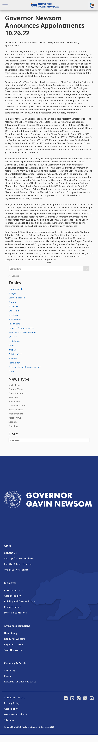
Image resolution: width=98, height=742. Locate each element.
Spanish (13, 358)
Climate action (12, 607)
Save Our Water (13, 649)
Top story (13, 426)
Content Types (16, 389)
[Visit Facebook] (65, 698)
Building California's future (19, 601)
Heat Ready (10, 633)
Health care (14, 323)
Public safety (15, 354)
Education (14, 310)
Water (12, 371)
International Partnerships (22, 332)
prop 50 (12, 349)
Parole (8, 675)
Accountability (12, 595)
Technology (14, 362)
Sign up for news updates (19, 558)
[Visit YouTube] (91, 698)
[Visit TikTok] (78, 698)
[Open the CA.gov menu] (92, 5)
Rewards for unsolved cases (20, 681)
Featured (13, 397)
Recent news (15, 417)
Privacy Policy (12, 703)
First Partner (15, 319)
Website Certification (16, 714)
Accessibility (11, 708)
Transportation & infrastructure (25, 367)
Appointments (16, 289)
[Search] (86, 268)
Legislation (14, 341)
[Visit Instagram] (72, 698)
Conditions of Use (14, 697)
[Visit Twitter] (85, 698)
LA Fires (13, 336)
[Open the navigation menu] (5, 5)
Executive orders (17, 393)
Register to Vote (13, 644)
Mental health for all (16, 612)
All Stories (14, 275)
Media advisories (17, 405)
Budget (12, 293)
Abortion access (13, 590)
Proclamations (16, 413)
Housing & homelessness (21, 328)
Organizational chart (16, 569)
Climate (12, 302)
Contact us (10, 552)
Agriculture (14, 385)
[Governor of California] (46, 5)
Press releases (16, 409)
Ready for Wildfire (14, 638)
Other (11, 345)
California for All (17, 297)
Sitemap (9, 719)
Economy (13, 306)
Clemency (10, 670)
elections (13, 315)
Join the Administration (18, 564)
